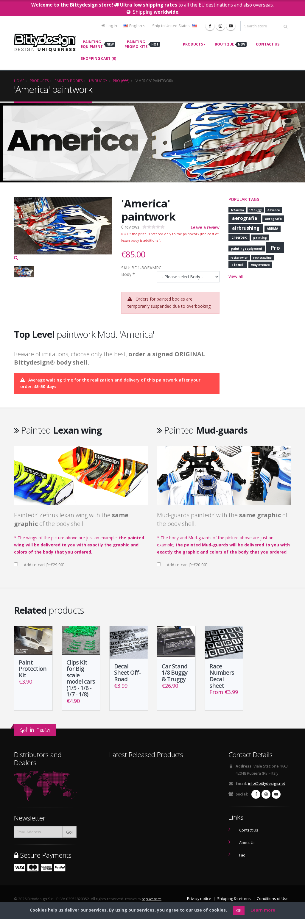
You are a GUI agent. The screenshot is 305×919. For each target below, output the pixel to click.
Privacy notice (199, 898)
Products (193, 44)
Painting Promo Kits (141, 44)
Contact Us (267, 44)
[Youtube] (230, 25)
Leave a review (205, 227)
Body (126, 274)
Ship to (171, 25)
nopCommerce (151, 899)
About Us (247, 842)
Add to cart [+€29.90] (44, 565)
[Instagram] (220, 25)
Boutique (230, 44)
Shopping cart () (98, 58)
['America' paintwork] (63, 229)
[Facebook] (210, 25)
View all (235, 276)
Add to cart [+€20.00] (187, 565)
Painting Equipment (97, 44)
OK (238, 910)
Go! (69, 832)
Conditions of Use (273, 898)
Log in (111, 25)
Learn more (262, 910)
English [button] (135, 25)
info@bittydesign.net (266, 783)
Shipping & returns (234, 898)
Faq (242, 855)
